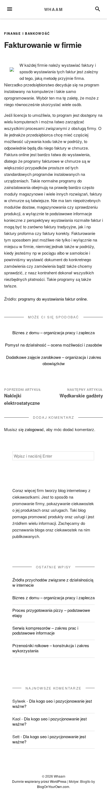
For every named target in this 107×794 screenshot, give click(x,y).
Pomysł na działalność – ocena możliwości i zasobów (53, 345)
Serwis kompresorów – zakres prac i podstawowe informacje (45, 630)
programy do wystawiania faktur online (52, 299)
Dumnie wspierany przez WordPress (39, 781)
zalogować (34, 429)
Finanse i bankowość (27, 33)
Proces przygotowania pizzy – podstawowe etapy (51, 612)
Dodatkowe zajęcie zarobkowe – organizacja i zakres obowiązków (53, 360)
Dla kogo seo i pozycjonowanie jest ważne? (52, 703)
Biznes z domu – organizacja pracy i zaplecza (53, 332)
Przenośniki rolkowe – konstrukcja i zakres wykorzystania (50, 647)
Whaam (53, 9)
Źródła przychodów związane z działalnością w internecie (52, 582)
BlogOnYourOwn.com (53, 786)
